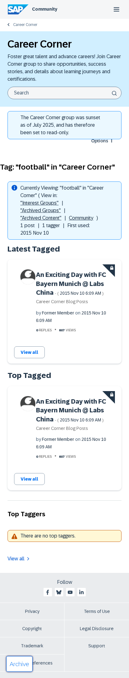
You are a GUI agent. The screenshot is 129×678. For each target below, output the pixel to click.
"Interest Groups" (39, 203)
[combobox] (64, 93)
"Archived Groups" (40, 210)
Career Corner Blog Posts (62, 301)
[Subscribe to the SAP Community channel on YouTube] (70, 592)
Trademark (32, 645)
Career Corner (25, 25)
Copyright (32, 628)
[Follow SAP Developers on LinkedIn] (81, 592)
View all (29, 352)
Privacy (32, 611)
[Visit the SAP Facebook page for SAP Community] (47, 592)
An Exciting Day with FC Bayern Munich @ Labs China (71, 283)
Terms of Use (97, 611)
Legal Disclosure (97, 628)
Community (44, 9)
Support (96, 645)
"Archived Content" (40, 218)
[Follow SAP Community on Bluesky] (58, 592)
